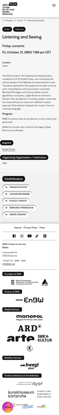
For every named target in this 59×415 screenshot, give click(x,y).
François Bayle (18, 187)
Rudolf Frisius (8, 149)
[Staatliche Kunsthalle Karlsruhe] (44, 394)
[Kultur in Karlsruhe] (29, 348)
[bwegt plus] (29, 366)
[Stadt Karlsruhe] (45, 282)
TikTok (37, 236)
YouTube (29, 236)
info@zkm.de (8, 264)
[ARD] (29, 328)
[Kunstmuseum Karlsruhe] (21, 394)
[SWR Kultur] (45, 338)
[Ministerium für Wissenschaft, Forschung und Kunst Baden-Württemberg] (24, 282)
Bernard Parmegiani (21, 207)
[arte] (20, 338)
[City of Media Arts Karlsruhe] (41, 406)
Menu (54, 5)
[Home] (12, 8)
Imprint (17, 227)
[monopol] (29, 318)
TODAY (7, 407)
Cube (4, 66)
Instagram (22, 236)
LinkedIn (45, 236)
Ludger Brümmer (19, 194)
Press (42, 227)
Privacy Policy (30, 227)
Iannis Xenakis (17, 214)
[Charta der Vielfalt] (22, 406)
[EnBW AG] (29, 300)
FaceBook (14, 236)
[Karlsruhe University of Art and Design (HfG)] (29, 384)
